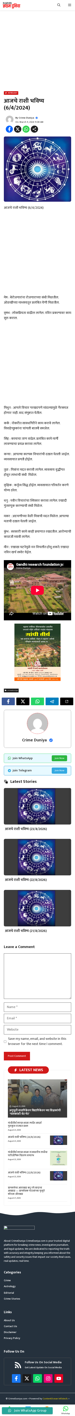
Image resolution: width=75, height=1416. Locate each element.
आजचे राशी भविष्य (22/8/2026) (26, 880)
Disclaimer (10, 1332)
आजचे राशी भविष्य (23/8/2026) (26, 829)
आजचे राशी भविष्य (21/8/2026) (26, 931)
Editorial (9, 1293)
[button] (58, 5)
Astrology (10, 1286)
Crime (7, 1280)
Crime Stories (12, 1299)
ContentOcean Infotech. (55, 1399)
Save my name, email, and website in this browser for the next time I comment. (37, 1041)
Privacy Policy (12, 1338)
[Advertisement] (37, 51)
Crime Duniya (26, 118)
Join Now (59, 758)
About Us (9, 1320)
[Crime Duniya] (11, 5)
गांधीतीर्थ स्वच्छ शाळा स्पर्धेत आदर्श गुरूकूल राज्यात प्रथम (25, 1124)
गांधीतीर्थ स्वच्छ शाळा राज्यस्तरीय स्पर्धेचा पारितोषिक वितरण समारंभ (28, 1154)
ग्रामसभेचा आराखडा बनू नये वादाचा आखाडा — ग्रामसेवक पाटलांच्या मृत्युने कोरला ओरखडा (26, 1190)
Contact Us (10, 1326)
